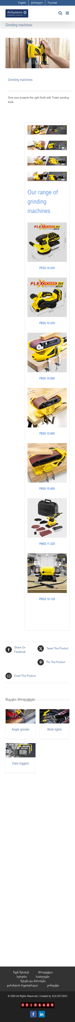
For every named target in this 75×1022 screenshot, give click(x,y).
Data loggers (20, 763)
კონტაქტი (53, 985)
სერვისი (22, 977)
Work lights (54, 729)
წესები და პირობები (33, 981)
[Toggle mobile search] (60, 13)
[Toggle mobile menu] (68, 13)
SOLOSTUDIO (59, 996)
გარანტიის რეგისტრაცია (22, 985)
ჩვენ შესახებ (21, 972)
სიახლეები (42, 977)
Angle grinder (20, 729)
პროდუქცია (45, 972)
